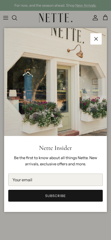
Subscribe (55, 196)
